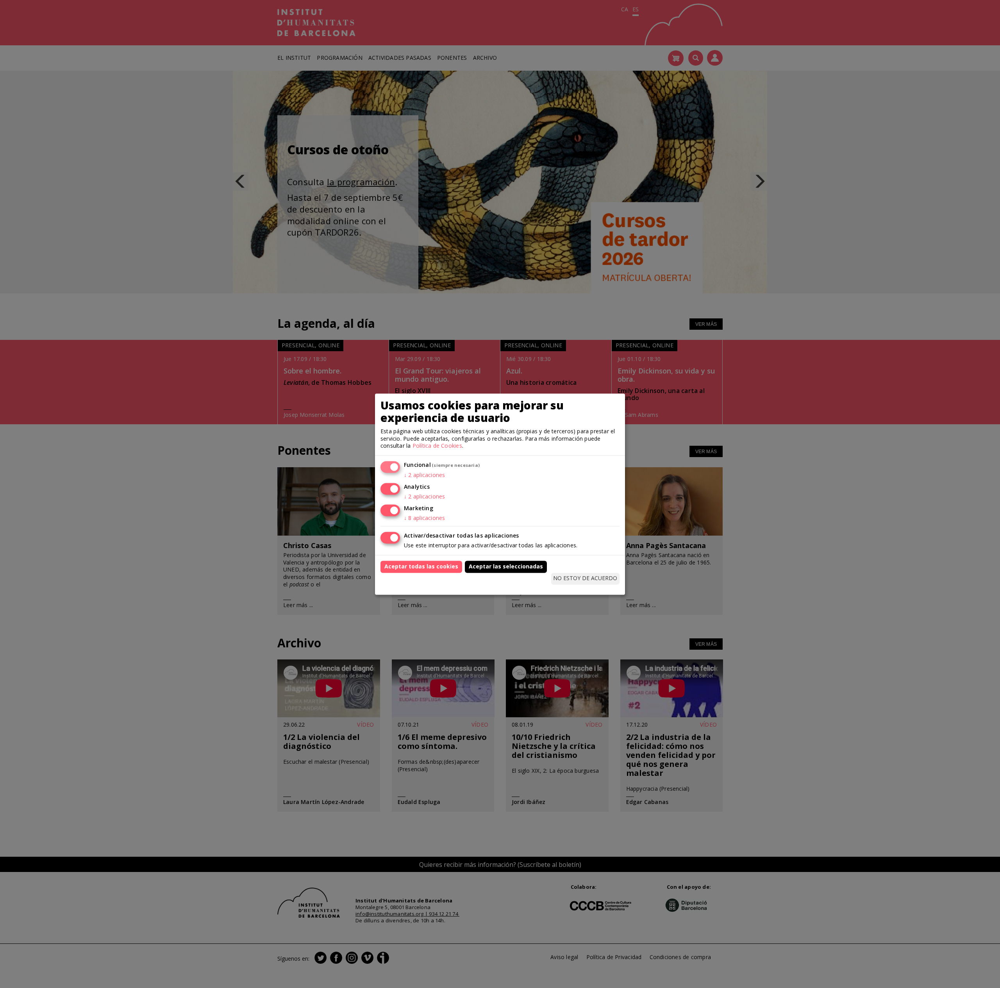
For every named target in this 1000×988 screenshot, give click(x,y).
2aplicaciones (424, 475)
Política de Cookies (437, 446)
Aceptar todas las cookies (421, 566)
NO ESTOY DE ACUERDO (585, 578)
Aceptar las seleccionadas (506, 566)
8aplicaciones (424, 518)
